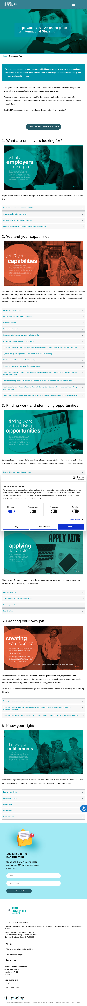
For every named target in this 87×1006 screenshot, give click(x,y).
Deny (16, 527)
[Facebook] (7, 998)
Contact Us (11, 960)
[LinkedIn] (17, 998)
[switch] (33, 511)
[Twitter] (12, 998)
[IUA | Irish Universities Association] (10, 4)
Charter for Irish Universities (19, 949)
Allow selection (43, 527)
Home (5, 56)
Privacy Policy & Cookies (62, 1003)
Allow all (71, 527)
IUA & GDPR (76, 1003)
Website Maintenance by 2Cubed (42, 1002)
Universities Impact (15, 955)
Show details (75, 520)
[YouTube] (23, 998)
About (9, 944)
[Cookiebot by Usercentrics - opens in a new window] (74, 478)
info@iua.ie (9, 983)
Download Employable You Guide (43, 126)
